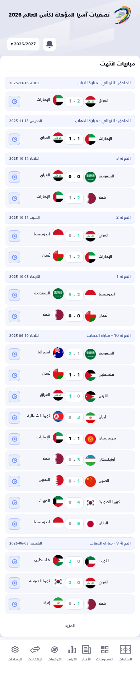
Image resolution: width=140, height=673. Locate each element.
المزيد (70, 626)
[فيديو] (14, 101)
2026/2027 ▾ (23, 44)
